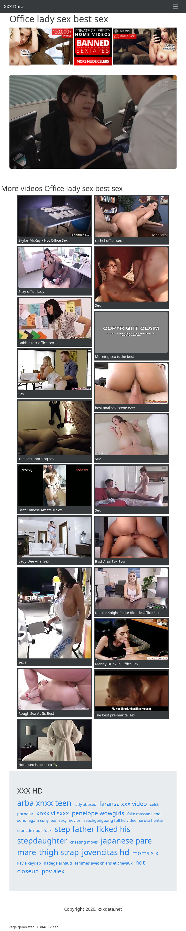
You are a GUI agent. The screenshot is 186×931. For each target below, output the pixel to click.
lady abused (85, 804)
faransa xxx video (123, 804)
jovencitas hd (105, 852)
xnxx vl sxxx (52, 813)
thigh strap (59, 852)
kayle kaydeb (29, 863)
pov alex (53, 871)
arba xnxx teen (44, 803)
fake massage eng (144, 813)
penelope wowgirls (98, 813)
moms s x (145, 853)
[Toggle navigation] (175, 6)
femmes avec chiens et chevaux (103, 863)
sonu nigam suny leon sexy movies (49, 820)
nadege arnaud (58, 863)
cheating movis (84, 842)
